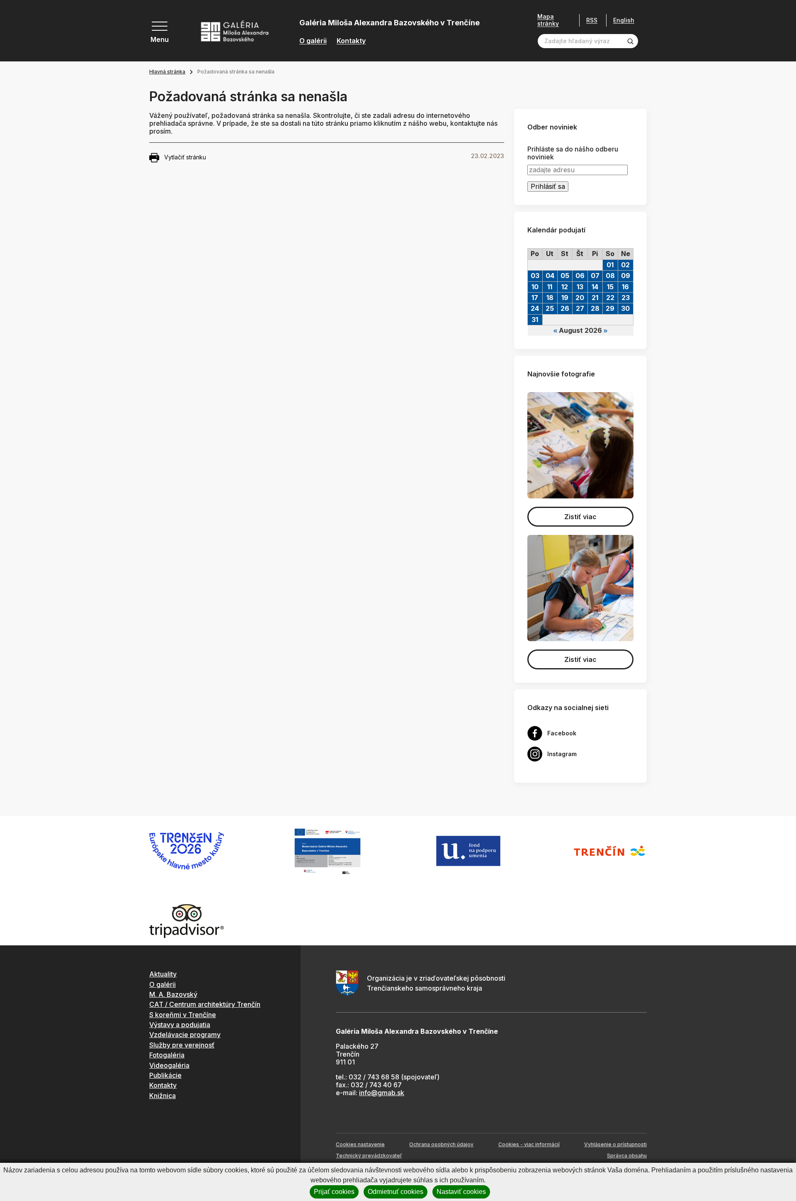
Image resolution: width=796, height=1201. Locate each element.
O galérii (313, 41)
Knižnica (162, 1095)
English (623, 20)
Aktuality (163, 974)
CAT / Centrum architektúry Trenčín (204, 1004)
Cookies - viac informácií (529, 1144)
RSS (591, 20)
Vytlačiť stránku (185, 157)
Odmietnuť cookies (395, 1191)
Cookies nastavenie (360, 1144)
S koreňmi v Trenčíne (182, 1015)
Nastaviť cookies (461, 1191)
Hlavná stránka (167, 71)
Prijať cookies (334, 1191)
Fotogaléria (166, 1055)
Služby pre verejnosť (181, 1045)
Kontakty (351, 41)
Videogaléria (169, 1065)
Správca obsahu (627, 1155)
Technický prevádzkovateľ (369, 1155)
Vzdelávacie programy (185, 1034)
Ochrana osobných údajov (441, 1144)
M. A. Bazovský (173, 994)
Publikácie (165, 1075)
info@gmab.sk (381, 1093)
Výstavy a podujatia (179, 1024)
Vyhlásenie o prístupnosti (615, 1144)
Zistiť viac (580, 517)
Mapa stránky (548, 20)
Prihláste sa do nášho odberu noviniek (572, 153)
